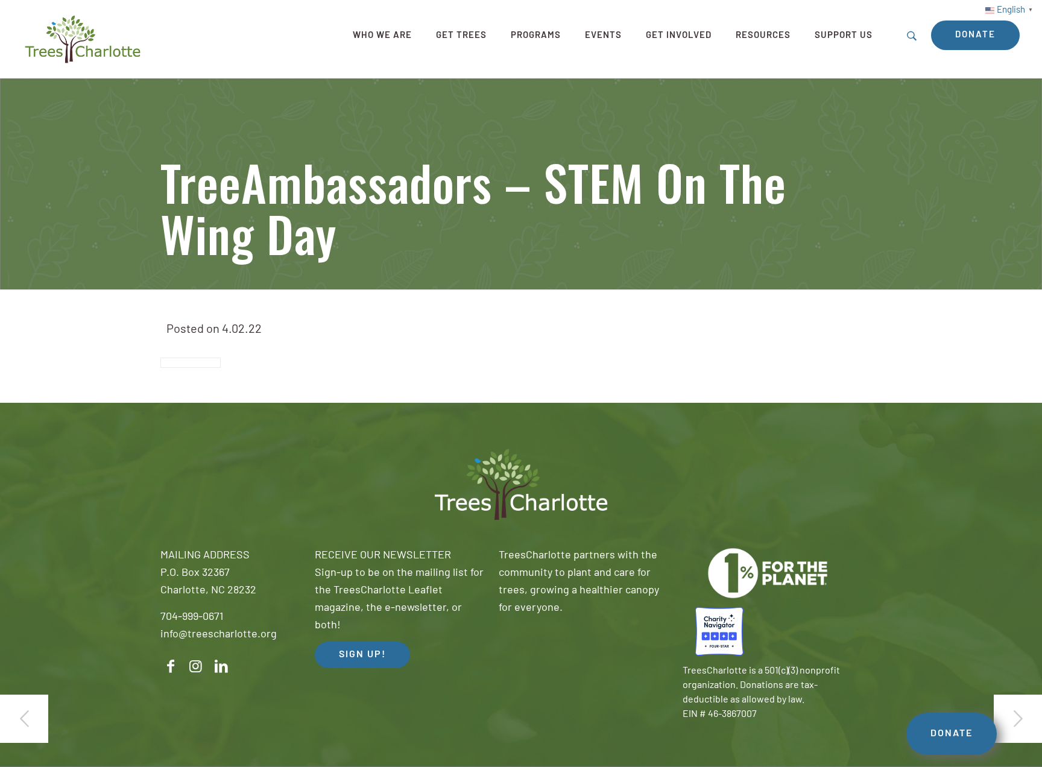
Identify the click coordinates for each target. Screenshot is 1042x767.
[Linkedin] (221, 666)
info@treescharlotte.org (218, 635)
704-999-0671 (191, 617)
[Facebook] (170, 666)
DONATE (951, 734)
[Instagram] (196, 666)
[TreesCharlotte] (82, 39)
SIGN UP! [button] (362, 655)
